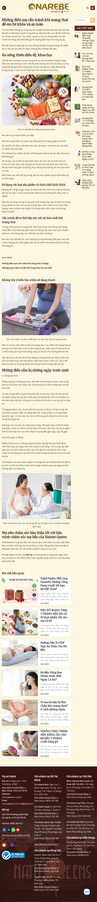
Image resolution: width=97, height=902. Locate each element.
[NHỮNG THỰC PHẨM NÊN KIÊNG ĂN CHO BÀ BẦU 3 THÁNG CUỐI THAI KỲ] (20, 744)
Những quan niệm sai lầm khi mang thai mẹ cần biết (27, 267)
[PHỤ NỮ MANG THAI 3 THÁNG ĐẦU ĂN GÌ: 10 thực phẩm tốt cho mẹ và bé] (20, 622)
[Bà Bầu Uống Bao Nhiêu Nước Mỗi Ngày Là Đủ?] (20, 683)
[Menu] (4, 8)
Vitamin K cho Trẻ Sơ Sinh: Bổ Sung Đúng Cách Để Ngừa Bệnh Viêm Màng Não (88, 138)
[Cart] (92, 8)
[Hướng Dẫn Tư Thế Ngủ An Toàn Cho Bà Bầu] (20, 653)
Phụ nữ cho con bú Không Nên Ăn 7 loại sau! (88, 57)
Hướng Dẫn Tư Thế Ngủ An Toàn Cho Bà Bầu (53, 646)
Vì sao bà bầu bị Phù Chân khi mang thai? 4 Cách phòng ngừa (54, 706)
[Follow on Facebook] (4, 830)
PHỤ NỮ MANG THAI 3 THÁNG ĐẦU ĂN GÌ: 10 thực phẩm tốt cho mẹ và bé (53, 615)
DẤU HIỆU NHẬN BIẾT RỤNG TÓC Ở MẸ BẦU (88, 184)
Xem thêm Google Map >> (14, 787)
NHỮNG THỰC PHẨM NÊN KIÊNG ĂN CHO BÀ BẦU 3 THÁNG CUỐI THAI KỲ (54, 736)
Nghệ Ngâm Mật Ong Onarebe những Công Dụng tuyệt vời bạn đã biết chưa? (54, 584)
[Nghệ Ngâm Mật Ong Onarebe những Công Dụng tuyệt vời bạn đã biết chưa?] (20, 591)
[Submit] (92, 20)
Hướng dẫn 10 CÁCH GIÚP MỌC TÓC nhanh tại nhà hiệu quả (87, 93)
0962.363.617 (16, 823)
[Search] (87, 7)
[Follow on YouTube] (18, 830)
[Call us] (13, 830)
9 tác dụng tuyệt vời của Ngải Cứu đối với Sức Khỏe (88, 109)
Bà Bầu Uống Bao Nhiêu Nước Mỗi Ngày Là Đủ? (51, 676)
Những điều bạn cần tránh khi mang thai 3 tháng (25, 263)
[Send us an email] (9, 830)
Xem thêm (44, 603)
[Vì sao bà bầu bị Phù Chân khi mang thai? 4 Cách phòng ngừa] (20, 713)
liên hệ (29, 554)
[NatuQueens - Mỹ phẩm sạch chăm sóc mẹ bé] (48, 8)
